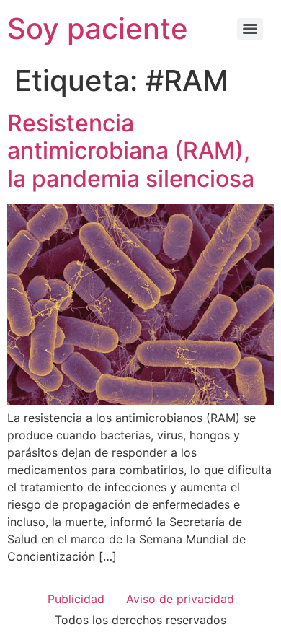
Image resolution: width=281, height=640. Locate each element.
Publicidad (76, 599)
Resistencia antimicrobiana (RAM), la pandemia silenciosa (130, 151)
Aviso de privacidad (180, 599)
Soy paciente (97, 28)
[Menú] (250, 29)
